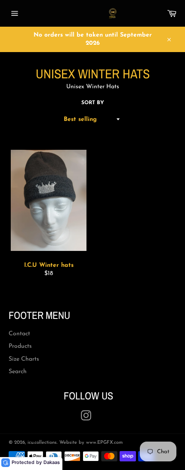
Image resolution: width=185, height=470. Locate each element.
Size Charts (24, 359)
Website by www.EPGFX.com (91, 442)
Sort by (92, 102)
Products (20, 346)
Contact (19, 334)
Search (18, 371)
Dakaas (51, 462)
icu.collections (42, 442)
